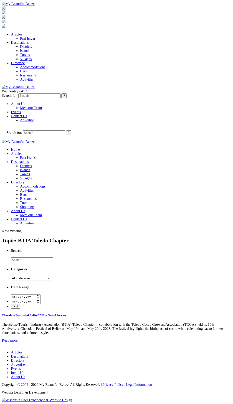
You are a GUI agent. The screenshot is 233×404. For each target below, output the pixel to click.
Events (16, 112)
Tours (24, 203)
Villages (26, 59)
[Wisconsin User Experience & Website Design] (37, 400)
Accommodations (32, 67)
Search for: (10, 95)
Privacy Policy (113, 384)
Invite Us (17, 373)
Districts (26, 46)
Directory (18, 63)
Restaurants (28, 75)
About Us (18, 104)
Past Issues (27, 38)
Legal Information (139, 384)
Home (15, 149)
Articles (16, 34)
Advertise (27, 120)
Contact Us (19, 116)
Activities (27, 79)
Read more (10, 340)
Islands (25, 51)
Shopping (27, 207)
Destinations (20, 42)
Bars (23, 71)
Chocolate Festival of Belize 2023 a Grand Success (34, 315)
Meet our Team (31, 108)
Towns (25, 55)
